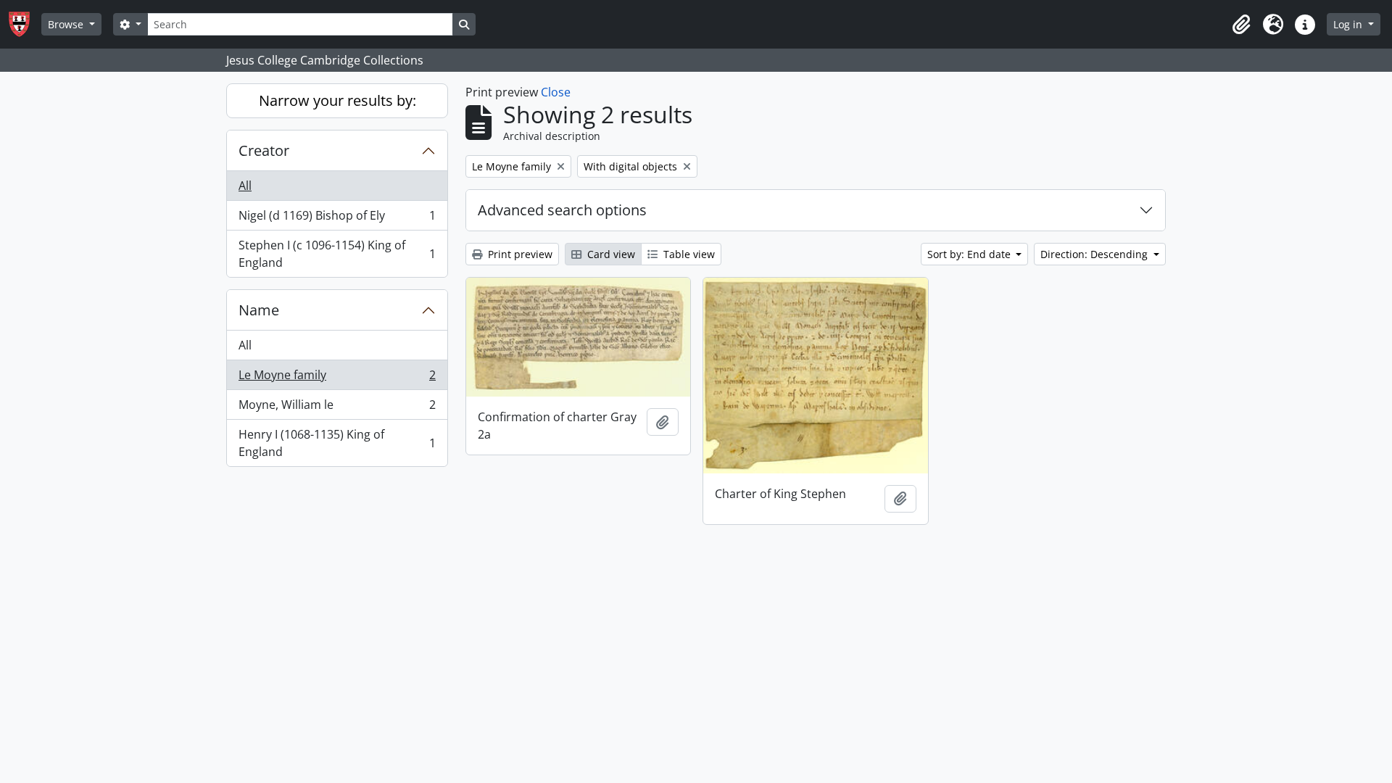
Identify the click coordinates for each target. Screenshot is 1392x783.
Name (259, 310)
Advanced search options (562, 210)
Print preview (518, 254)
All (245, 186)
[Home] (25, 24)
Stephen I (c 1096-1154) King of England (337, 253)
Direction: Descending (1095, 254)
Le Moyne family (337, 378)
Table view (687, 254)
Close (556, 92)
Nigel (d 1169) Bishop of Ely (337, 219)
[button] (1241, 25)
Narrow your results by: (337, 100)
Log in (1349, 24)
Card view (609, 254)
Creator (264, 150)
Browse (67, 24)
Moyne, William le (337, 408)
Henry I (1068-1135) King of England (337, 443)
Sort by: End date (970, 254)
